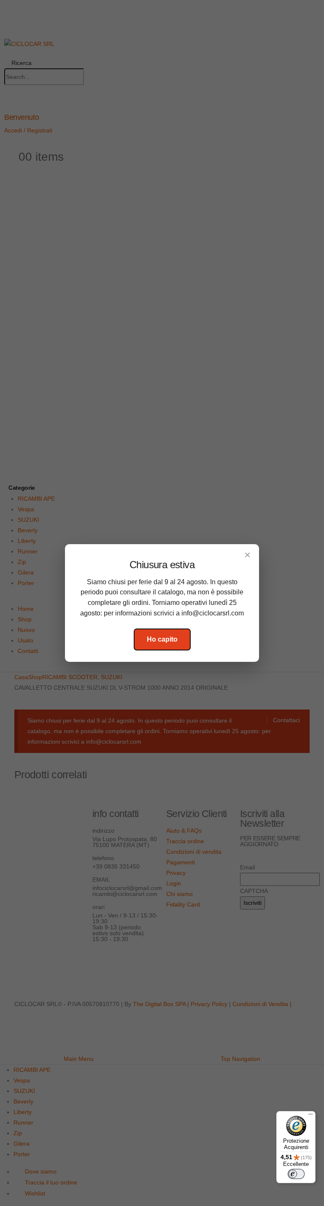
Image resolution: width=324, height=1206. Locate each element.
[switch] (296, 1174)
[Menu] (310, 1116)
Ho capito (162, 639)
